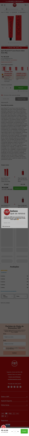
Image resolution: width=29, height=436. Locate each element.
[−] (12, 431)
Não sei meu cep (6, 226)
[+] (18, 431)
